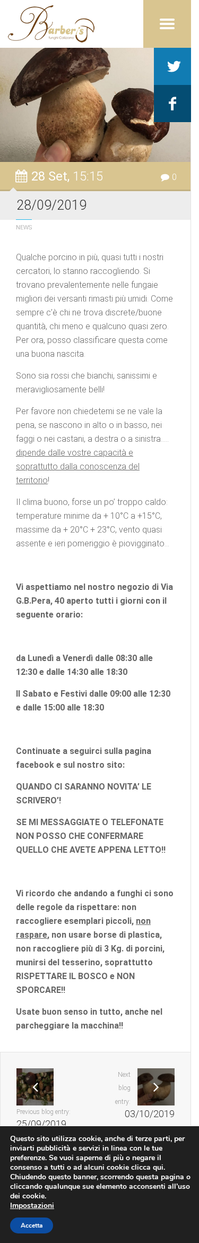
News (24, 227)
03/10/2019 (150, 1114)
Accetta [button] (31, 1225)
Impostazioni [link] (32, 1206)
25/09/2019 (41, 1124)
